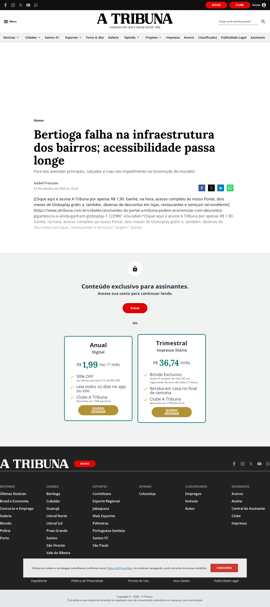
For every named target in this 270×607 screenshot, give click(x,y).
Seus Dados (181, 581)
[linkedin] (220, 188)
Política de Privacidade (119, 568)
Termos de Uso (138, 581)
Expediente (39, 581)
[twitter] (211, 188)
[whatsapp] (230, 188)
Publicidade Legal (226, 581)
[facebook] (201, 188)
